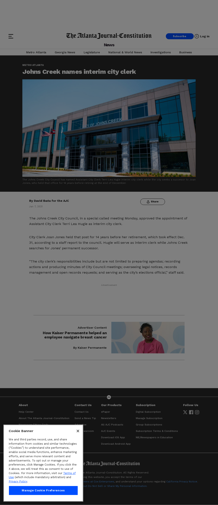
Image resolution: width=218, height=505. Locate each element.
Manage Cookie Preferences (43, 490)
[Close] (78, 431)
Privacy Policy (18, 481)
